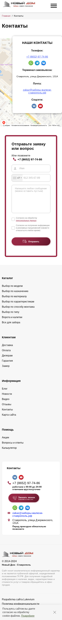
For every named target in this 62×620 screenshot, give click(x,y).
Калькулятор (9, 448)
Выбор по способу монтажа (18, 306)
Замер (6, 366)
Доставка (7, 345)
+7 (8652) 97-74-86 (37, 56)
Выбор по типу (10, 312)
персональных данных (26, 220)
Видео (5, 399)
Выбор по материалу (14, 296)
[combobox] (17, 178)
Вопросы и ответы (13, 442)
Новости (7, 394)
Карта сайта (9, 414)
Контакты (7, 409)
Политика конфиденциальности (20, 603)
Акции (5, 437)
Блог (4, 388)
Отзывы (6, 404)
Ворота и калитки (12, 317)
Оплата (6, 350)
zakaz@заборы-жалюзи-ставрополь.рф (37, 91)
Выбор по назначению (15, 291)
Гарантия (7, 360)
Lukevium (28, 599)
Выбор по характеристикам (18, 301)
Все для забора (11, 322)
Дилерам (7, 355)
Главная (6, 16)
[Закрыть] (54, 612)
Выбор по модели (12, 286)
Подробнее (27, 615)
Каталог (7, 278)
